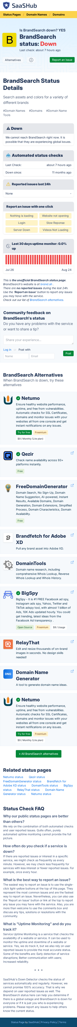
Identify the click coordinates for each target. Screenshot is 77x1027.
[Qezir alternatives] (8, 455)
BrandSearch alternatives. (47, 299)
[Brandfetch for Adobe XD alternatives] (8, 537)
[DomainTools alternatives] (8, 565)
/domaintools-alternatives (20, 559)
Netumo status (13, 777)
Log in (7, 349)
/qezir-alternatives (15, 450)
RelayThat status (28, 789)
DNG (8, 674)
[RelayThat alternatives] (8, 644)
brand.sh (46, 284)
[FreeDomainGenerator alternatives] (8, 488)
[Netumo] (8, 400)
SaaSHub (33, 1022)
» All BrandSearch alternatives (38, 753)
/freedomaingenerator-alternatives (26, 482)
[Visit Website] (72, 453)
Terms (62, 1022)
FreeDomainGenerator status (22, 781)
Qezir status (37, 777)
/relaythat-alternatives (18, 638)
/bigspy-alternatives (16, 589)
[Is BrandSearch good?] (31, 60)
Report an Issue (62, 59)
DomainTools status (45, 785)
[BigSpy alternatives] (8, 594)
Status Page (17, 1022)
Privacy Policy (49, 1022)
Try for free (24, 432)
